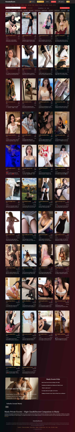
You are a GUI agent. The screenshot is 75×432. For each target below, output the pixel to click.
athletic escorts (14, 10)
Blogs (56, 427)
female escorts (63, 10)
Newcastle (40, 5)
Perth (44, 5)
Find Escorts (23, 7)
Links (49, 427)
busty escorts (31, 10)
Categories (62, 1)
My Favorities (41, 1)
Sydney (47, 5)
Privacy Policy (32, 427)
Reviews (32, 1)
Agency (47, 1)
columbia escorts (44, 10)
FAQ (47, 427)
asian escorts (8, 10)
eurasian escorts (57, 10)
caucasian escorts (37, 10)
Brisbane (16, 5)
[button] (68, 10)
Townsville (50, 5)
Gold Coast (29, 5)
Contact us (19, 427)
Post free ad (53, 1)
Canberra (22, 5)
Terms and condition (25, 427)
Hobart (33, 5)
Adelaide (12, 5)
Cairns (19, 5)
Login (68, 1)
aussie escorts (20, 10)
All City (54, 5)
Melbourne (36, 5)
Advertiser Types (42, 427)
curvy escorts (51, 10)
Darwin (26, 5)
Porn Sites (53, 427)
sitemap (37, 427)
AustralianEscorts (40, 8)
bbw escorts (25, 10)
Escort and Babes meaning (18, 388)
